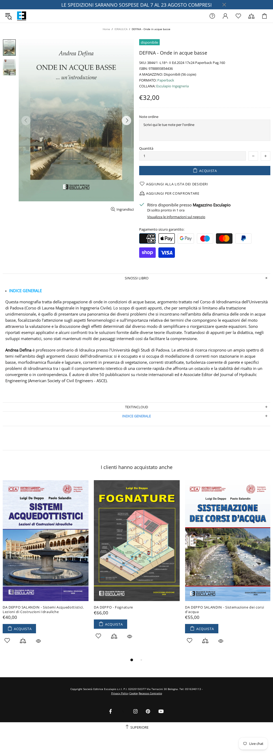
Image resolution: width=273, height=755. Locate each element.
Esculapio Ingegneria (172, 86)
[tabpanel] (45, 568)
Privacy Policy (120, 693)
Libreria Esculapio (21, 16)
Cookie (133, 693)
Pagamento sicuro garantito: (161, 229)
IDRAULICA (120, 29)
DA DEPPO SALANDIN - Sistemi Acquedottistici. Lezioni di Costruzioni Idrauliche (43, 609)
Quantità (146, 148)
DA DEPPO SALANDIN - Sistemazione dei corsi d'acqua (224, 609)
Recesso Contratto (150, 693)
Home (106, 29)
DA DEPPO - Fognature (113, 607)
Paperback (165, 80)
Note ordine (148, 117)
